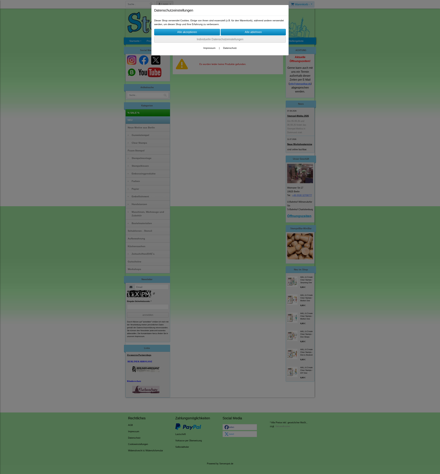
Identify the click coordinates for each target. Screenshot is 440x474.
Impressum (209, 48)
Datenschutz (230, 48)
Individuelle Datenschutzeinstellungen (220, 39)
